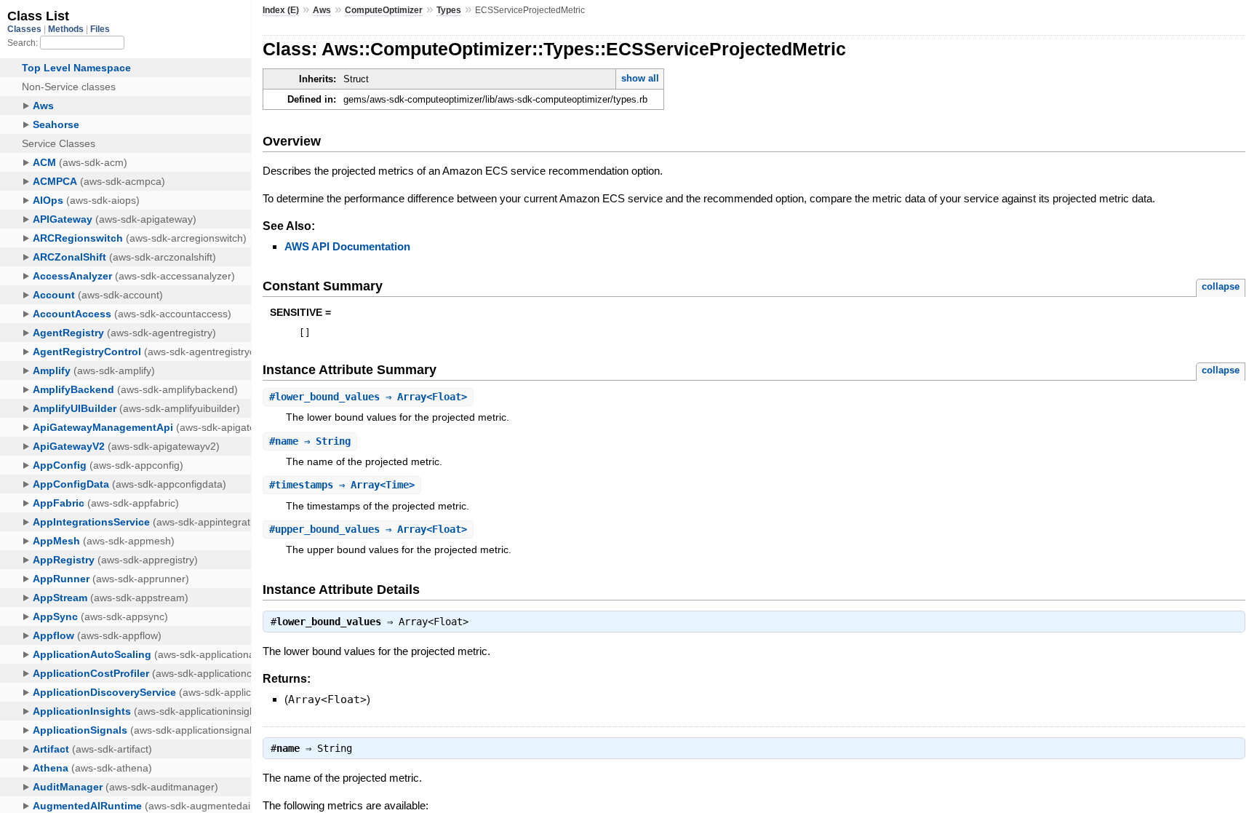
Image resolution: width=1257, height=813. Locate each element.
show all (640, 78)
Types (448, 10)
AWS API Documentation (347, 246)
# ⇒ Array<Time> (342, 485)
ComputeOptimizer (384, 10)
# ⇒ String (310, 441)
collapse (1221, 286)
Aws (322, 10)
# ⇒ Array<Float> (368, 396)
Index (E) (281, 10)
